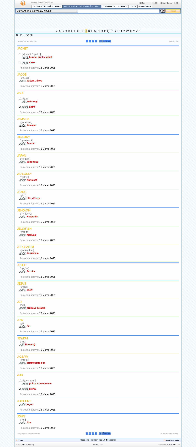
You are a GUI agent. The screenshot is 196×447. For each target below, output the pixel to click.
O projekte (109, 7)
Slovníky (122, 7)
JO (27, 35)
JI (24, 35)
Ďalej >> (106, 41)
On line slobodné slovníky (47, 7)
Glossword (171, 444)
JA (17, 35)
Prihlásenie (145, 7)
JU (31, 35)
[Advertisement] (70, 21)
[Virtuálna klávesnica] (162, 11)
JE (20, 35)
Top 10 (133, 7)
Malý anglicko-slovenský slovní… (82, 7)
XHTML (95, 444)
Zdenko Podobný (28, 444)
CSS (101, 444)
